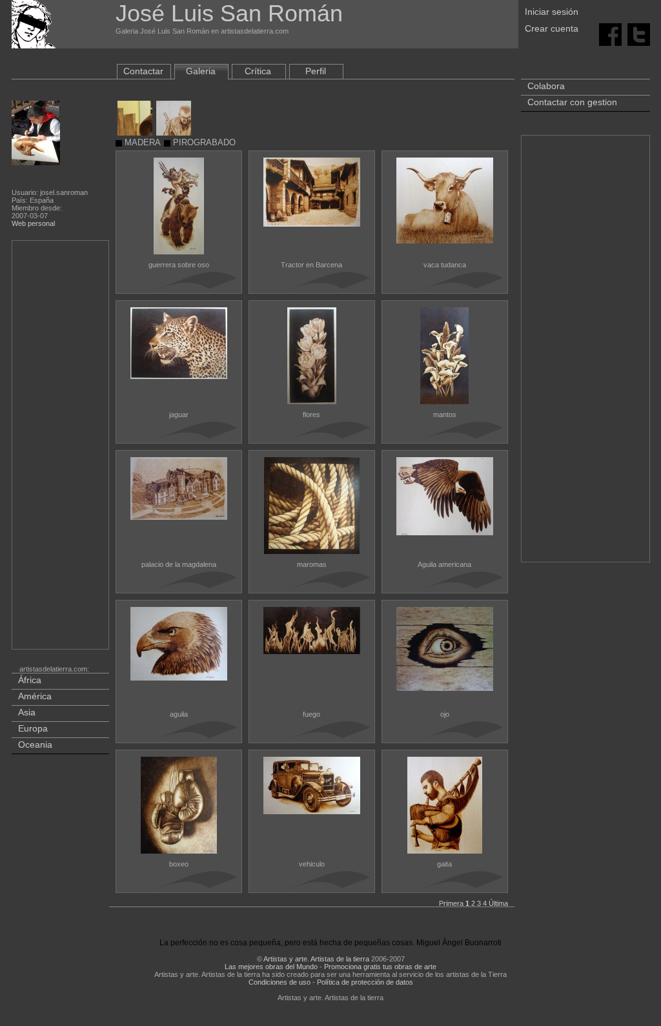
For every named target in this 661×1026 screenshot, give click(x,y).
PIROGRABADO (203, 142)
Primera (451, 903)
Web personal (33, 223)
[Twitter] (638, 33)
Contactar (143, 71)
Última (498, 903)
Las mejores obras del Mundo (271, 966)
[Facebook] (610, 33)
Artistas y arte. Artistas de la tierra (316, 959)
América (35, 696)
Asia (27, 712)
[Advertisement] (61, 447)
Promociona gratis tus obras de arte (380, 966)
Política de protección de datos (365, 982)
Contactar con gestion (572, 102)
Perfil (315, 71)
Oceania (35, 744)
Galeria (201, 71)
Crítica (258, 71)
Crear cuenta (551, 28)
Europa (33, 728)
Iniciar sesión (551, 11)
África (29, 680)
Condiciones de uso (279, 982)
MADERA (141, 142)
